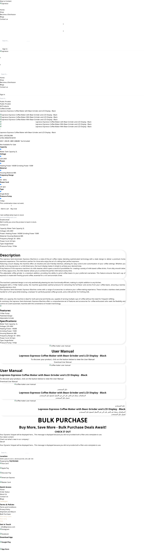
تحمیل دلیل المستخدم (63, 398)
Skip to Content (5, 1)
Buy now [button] (14, 209)
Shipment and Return (8, 512)
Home (2, 489)
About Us (3, 494)
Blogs (2, 499)
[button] (1, 44)
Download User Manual (63, 362)
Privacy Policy (5, 509)
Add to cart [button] (5, 209)
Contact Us (4, 225)
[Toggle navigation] (1, 70)
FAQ (1, 521)
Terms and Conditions (8, 507)
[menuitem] (2, 10)
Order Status (5, 492)
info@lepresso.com (8, 527)
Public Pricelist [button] (5, 101)
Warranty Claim (5, 516)
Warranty (3, 519)
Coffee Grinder (5, 108)
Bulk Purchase (5, 514)
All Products (4, 106)
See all (2, 442)
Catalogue (4, 501)
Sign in (4, 49)
